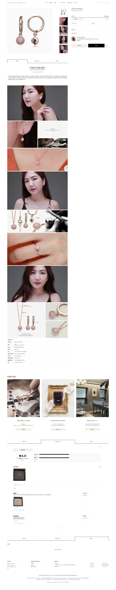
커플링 (50, 2)
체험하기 (23, 429)
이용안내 (32, 563)
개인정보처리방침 (33, 566)
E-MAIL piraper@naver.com (11, 566)
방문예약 (79, 45)
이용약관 (32, 565)
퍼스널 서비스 (62, 2)
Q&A (57, 61)
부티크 (76, 2)
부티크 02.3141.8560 (10, 565)
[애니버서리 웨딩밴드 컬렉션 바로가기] (91, 564)
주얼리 (55, 2)
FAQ (8, 568)
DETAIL (17, 61)
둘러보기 (92, 429)
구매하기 (96, 45)
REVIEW (37, 61)
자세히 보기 (78, 40)
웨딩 (46, 2)
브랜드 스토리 (69, 2)
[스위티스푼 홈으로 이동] (16, 2)
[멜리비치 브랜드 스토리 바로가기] (105, 564)
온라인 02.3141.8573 (10, 563)
